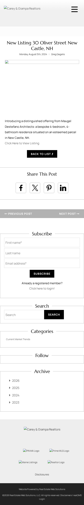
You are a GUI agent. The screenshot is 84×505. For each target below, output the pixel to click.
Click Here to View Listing (22, 143)
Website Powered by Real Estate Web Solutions (42, 489)
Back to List (41, 154)
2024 (15, 395)
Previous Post (19, 214)
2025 (15, 388)
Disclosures (42, 474)
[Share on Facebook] (21, 188)
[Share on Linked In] (63, 188)
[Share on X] (35, 188)
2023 (15, 402)
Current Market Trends (18, 339)
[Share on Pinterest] (49, 188)
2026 (16, 380)
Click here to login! (42, 288)
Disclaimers (66, 495)
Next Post (68, 214)
